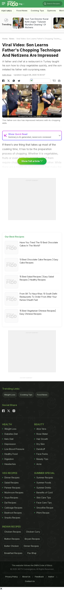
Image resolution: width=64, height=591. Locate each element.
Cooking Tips (26, 394)
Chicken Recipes (12, 531)
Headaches (10, 464)
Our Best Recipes (14, 236)
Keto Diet (8, 439)
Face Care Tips (44, 502)
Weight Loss (9, 394)
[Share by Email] (54, 80)
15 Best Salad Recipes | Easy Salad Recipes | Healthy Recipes (37, 278)
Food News (22, 10)
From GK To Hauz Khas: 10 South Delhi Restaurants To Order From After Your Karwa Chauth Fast (38, 296)
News (11, 39)
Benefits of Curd (44, 492)
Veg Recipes (9, 473)
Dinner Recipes (11, 477)
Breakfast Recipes (13, 553)
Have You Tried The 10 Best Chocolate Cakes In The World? (39, 244)
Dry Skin (40, 444)
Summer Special (44, 473)
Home (5, 39)
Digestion (9, 459)
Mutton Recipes (12, 539)
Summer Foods (43, 482)
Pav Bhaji (31, 553)
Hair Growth (42, 439)
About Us (26, 577)
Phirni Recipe (42, 512)
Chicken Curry (33, 531)
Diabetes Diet (11, 434)
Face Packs (42, 454)
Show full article (30, 161)
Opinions (51, 10)
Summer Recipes (44, 477)
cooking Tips (37, 10)
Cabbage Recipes (13, 507)
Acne (39, 464)
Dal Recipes (10, 502)
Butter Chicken (11, 546)
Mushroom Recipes (13, 492)
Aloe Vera (41, 429)
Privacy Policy (11, 577)
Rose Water (42, 434)
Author (51, 577)
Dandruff (40, 449)
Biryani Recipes (32, 539)
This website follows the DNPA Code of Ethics (32, 565)
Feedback (39, 577)
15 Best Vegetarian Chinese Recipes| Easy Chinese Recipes (38, 312)
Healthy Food (11, 454)
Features (6, 11)
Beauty (39, 424)
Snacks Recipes (12, 517)
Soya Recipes (11, 497)
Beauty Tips (42, 459)
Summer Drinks (43, 487)
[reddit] (19, 80)
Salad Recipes (11, 482)
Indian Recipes (11, 526)
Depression (10, 444)
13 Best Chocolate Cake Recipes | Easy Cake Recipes (39, 261)
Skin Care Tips (43, 497)
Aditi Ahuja (6, 75)
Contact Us (30, 581)
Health (7, 424)
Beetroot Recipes (13, 512)
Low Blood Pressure (14, 449)
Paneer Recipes (12, 487)
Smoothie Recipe (44, 507)
